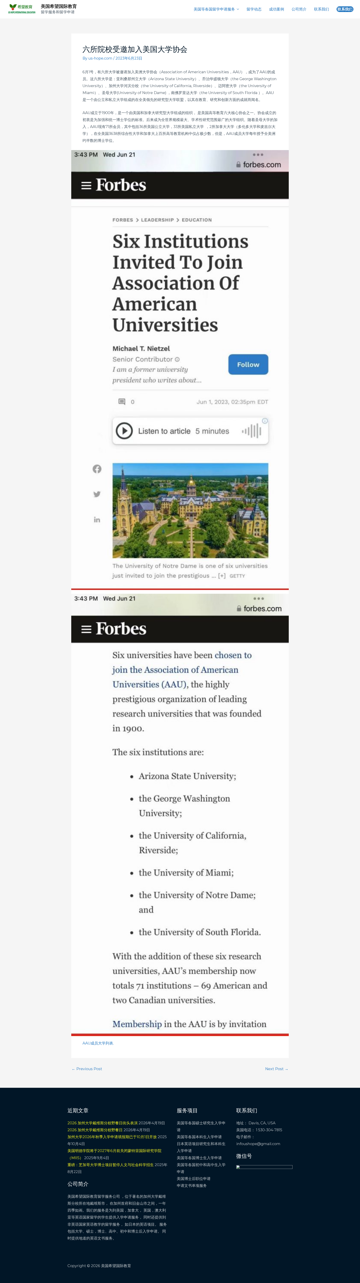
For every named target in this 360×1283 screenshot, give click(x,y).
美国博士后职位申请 (194, 1178)
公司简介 (299, 9)
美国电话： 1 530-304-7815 (259, 1130)
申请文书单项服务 (192, 1185)
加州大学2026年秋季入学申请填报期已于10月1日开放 (112, 1137)
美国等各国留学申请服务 (214, 9)
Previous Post (87, 1069)
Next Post (276, 1069)
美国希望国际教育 (59, 6)
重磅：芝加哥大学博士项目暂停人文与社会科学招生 (111, 1165)
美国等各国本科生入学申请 (199, 1137)
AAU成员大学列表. (98, 1043)
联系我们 (321, 9)
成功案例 (276, 9)
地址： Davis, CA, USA (255, 1123)
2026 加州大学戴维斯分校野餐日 (95, 1130)
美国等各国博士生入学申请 (199, 1158)
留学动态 (254, 9)
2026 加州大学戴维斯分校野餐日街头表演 (103, 1123)
